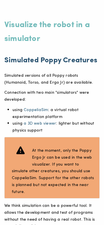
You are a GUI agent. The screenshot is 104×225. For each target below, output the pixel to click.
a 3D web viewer (40, 123)
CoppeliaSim (36, 109)
